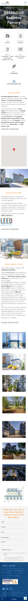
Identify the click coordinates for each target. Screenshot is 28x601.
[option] (14, 17)
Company (3, 527)
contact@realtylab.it (18, 570)
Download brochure (14, 84)
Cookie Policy (14, 592)
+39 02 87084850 (7, 570)
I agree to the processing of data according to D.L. (15, 553)
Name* (2, 521)
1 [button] (11, 25)
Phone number (5, 537)
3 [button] (16, 25)
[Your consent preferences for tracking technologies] (25, 598)
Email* (2, 532)
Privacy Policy (5, 592)
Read (5, 554)
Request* (3, 541)
